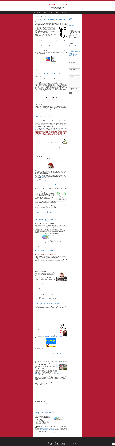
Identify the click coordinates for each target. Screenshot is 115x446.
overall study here (52, 212)
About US (38, 12)
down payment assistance (44, 298)
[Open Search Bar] (80, 12)
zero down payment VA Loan (56, 373)
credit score (52, 429)
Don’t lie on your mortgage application (46, 116)
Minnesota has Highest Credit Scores (46, 220)
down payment (44, 432)
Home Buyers (39, 67)
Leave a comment (37, 69)
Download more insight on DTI (39, 212)
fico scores (44, 245)
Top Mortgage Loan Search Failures (74, 46)
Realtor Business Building (72, 24)
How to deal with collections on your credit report (50, 20)
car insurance (52, 26)
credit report (44, 45)
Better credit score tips (72, 55)
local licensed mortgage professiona (46, 428)
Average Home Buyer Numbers (44, 413)
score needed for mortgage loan (54, 245)
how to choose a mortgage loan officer (46, 211)
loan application (37, 180)
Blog (34, 12)
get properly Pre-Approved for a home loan (52, 336)
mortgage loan (51, 25)
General (36, 67)
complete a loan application (61, 262)
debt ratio (40, 432)
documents (39, 298)
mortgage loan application (42, 176)
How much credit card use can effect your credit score (49, 74)
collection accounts (37, 68)
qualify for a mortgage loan (43, 429)
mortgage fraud (45, 180)
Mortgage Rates (51, 12)
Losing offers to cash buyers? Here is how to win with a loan (51, 354)
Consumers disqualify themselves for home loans (50, 185)
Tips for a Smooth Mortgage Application (47, 250)
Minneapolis (49, 68)
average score (37, 245)
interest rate (45, 68)
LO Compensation (71, 21)
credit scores (41, 245)
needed (56, 432)
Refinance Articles (44, 431)
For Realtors (45, 12)
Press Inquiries (63, 12)
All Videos (36, 348)
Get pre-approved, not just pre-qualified (47, 303)
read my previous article (57, 269)
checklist (36, 298)
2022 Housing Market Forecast (73, 45)
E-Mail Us (57, 12)
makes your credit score (38, 241)
